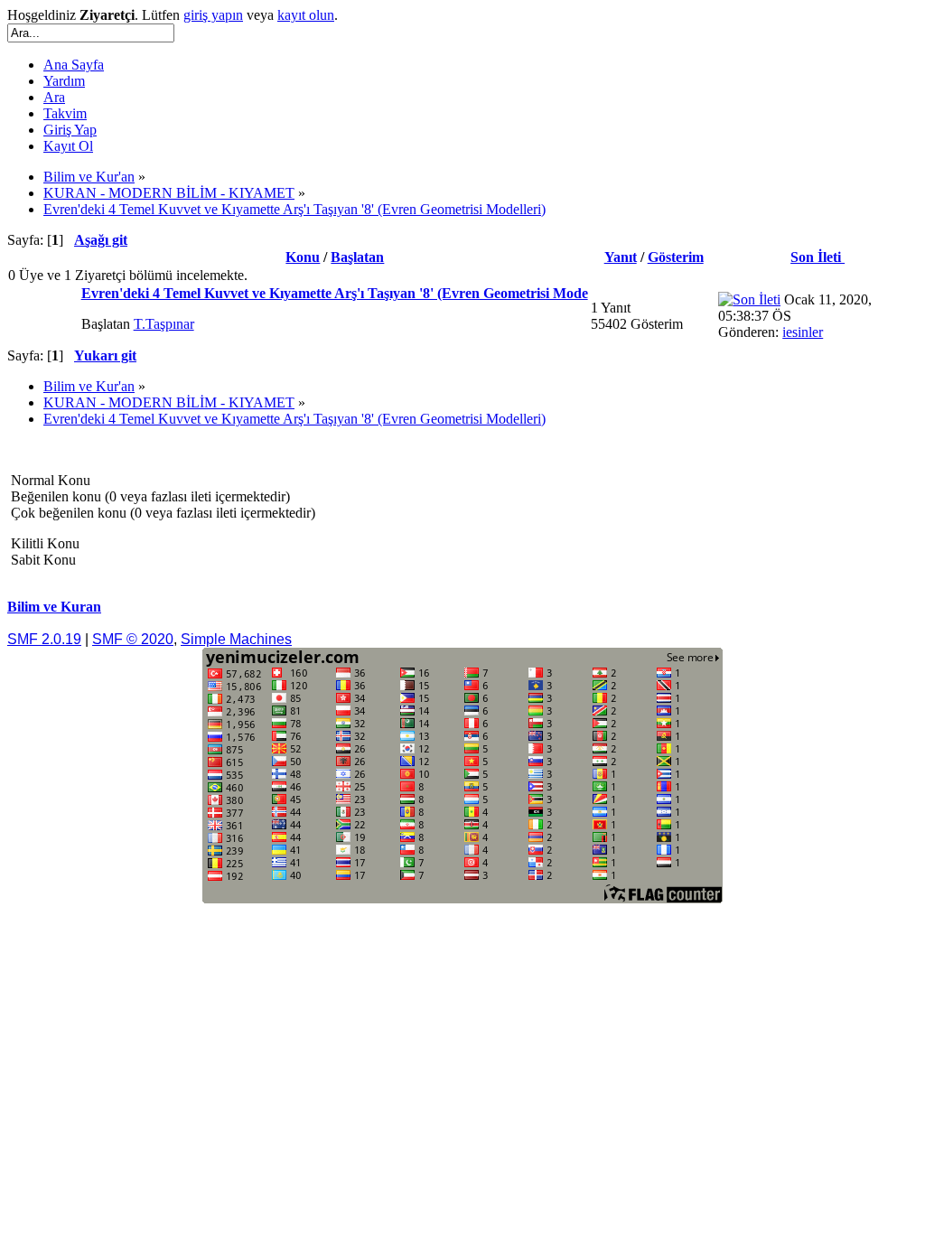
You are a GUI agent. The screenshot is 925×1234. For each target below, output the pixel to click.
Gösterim (676, 257)
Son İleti (817, 257)
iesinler (802, 332)
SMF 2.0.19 (44, 639)
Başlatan (357, 257)
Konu (302, 257)
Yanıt (620, 257)
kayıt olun (305, 15)
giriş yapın (213, 15)
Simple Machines (236, 639)
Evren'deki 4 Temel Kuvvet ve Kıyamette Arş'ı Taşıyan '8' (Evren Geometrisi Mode (334, 293)
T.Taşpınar (164, 324)
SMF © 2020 (132, 639)
